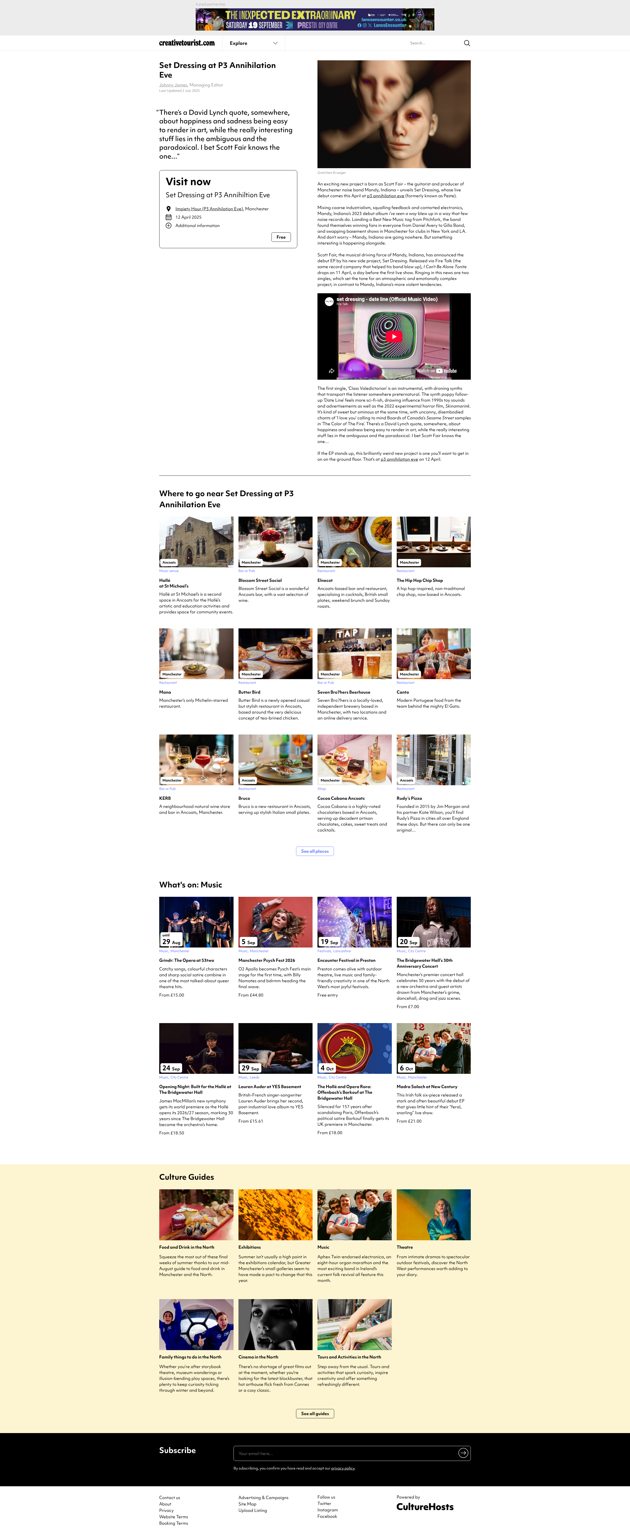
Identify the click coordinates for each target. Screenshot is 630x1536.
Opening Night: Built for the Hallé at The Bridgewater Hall (195, 1089)
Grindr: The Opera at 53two (186, 960)
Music (323, 1247)
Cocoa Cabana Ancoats (341, 798)
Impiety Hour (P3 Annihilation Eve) (209, 209)
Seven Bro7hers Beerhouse (343, 692)
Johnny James (173, 85)
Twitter (324, 1503)
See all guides (315, 1413)
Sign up (464, 1452)
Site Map (247, 1504)
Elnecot (325, 580)
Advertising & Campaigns (263, 1497)
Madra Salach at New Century (427, 1086)
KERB (165, 798)
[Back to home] (187, 44)
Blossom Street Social (260, 580)
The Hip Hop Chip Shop (420, 580)
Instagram (327, 1510)
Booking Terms (173, 1523)
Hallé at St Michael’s (174, 583)
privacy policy (343, 1468)
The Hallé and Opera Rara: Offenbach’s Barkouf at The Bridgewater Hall (344, 1092)
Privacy (166, 1510)
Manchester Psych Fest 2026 (266, 960)
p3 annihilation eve (385, 195)
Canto (403, 692)
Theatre (405, 1247)
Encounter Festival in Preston (346, 960)
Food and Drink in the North (186, 1247)
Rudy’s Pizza (409, 798)
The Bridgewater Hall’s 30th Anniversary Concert (425, 963)
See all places (315, 851)
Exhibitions (249, 1247)
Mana (165, 692)
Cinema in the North (258, 1357)
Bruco (244, 798)
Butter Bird (249, 692)
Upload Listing (252, 1510)
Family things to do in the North (190, 1357)
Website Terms (173, 1516)
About (165, 1504)
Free (281, 237)
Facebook (327, 1516)
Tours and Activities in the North (349, 1357)
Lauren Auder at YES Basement (269, 1086)
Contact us (169, 1497)
